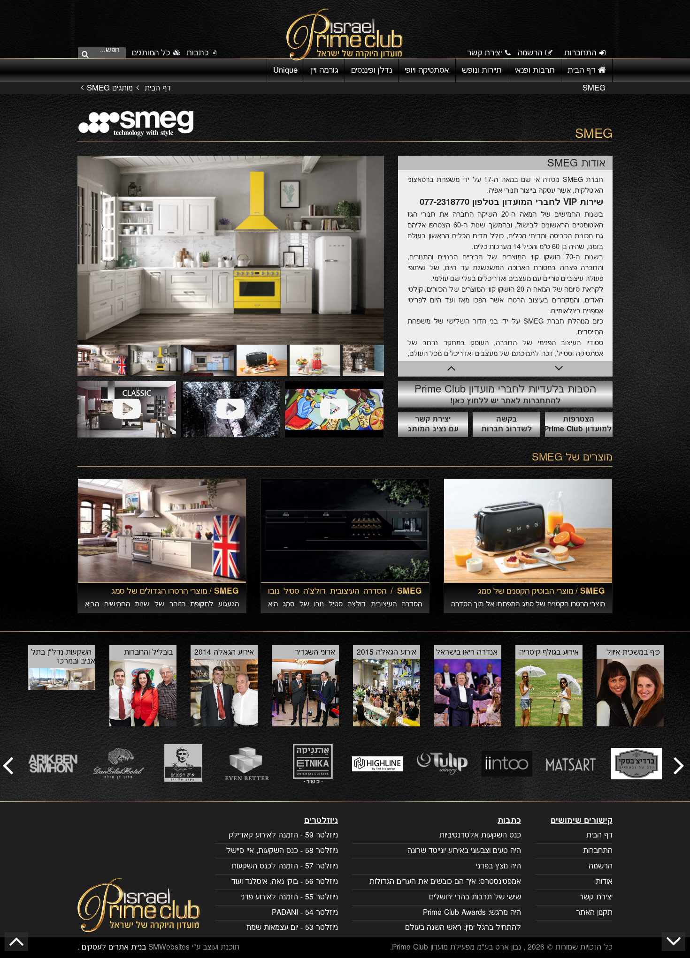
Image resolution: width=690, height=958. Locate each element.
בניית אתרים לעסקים (114, 947)
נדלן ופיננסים (371, 70)
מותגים (122, 88)
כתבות (197, 53)
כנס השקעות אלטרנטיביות (480, 835)
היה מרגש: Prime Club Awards (472, 912)
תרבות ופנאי (534, 70)
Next (398, 250)
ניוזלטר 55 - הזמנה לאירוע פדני (289, 897)
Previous (63, 250)
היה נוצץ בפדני (498, 866)
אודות (604, 881)
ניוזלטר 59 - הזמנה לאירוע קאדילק (283, 835)
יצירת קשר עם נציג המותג (433, 424)
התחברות (580, 53)
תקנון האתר (594, 912)
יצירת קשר (484, 53)
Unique (285, 70)
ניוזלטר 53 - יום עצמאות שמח (292, 927)
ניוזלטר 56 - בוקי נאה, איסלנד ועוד (284, 881)
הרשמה (530, 53)
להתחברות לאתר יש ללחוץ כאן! (505, 394)
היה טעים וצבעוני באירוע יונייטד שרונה (464, 850)
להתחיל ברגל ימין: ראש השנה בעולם (463, 927)
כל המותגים (152, 53)
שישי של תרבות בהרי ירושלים (475, 897)
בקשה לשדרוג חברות (506, 424)
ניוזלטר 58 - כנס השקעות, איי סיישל (282, 850)
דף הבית (582, 70)
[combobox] (104, 52)
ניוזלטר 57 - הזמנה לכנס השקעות (284, 866)
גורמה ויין (324, 70)
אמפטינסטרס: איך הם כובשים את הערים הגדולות (445, 881)
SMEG (547, 457)
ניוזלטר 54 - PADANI (305, 912)
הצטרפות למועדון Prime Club (578, 424)
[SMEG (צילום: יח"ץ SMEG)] (126, 409)
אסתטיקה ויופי (427, 70)
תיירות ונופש (482, 70)
